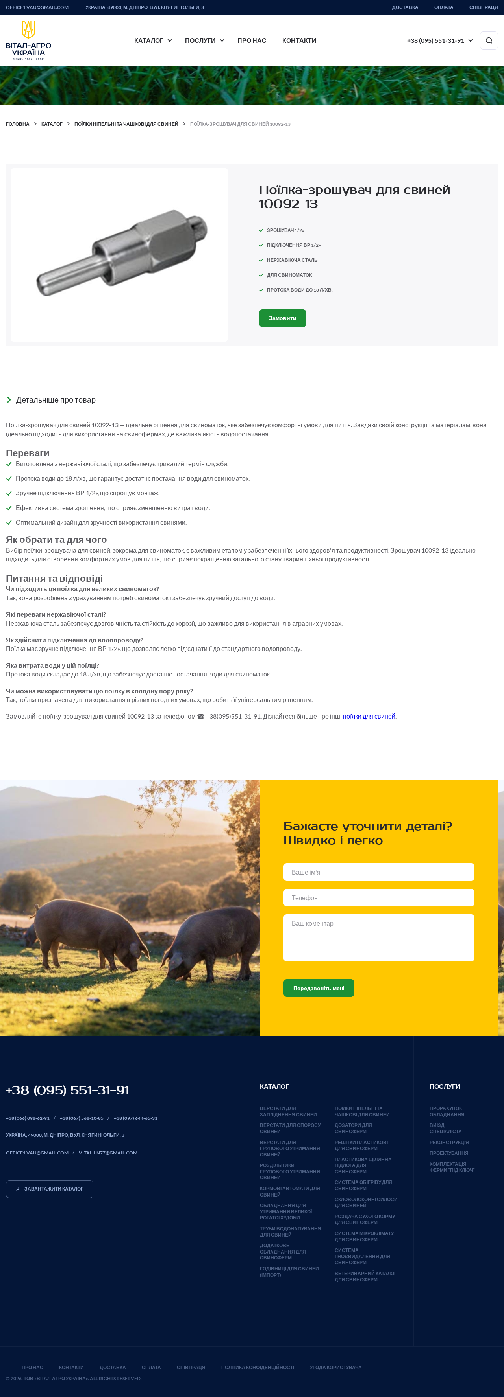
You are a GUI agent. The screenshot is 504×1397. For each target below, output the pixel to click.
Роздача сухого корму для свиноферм (365, 1219)
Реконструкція (449, 1142)
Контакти (299, 40)
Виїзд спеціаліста (446, 1128)
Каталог (148, 40)
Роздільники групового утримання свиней (290, 1171)
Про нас (252, 40)
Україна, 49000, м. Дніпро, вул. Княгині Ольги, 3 (144, 7)
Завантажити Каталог (53, 1189)
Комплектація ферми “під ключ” (452, 1167)
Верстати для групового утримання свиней (290, 1149)
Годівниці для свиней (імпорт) (289, 1272)
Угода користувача (336, 1367)
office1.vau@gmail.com (37, 7)
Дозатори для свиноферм (353, 1128)
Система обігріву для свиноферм (363, 1185)
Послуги (200, 40)
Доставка (405, 7)
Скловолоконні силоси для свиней (366, 1203)
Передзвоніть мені (319, 988)
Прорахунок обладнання (447, 1111)
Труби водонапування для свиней (290, 1232)
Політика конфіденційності (257, 1367)
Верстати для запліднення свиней (288, 1111)
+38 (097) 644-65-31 (136, 1118)
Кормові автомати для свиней (290, 1192)
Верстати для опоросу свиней (290, 1128)
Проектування (449, 1153)
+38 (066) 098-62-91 (28, 1118)
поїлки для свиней (369, 716)
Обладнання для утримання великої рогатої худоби (286, 1211)
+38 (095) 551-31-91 (435, 40)
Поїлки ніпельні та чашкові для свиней (362, 1111)
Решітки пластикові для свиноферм (361, 1146)
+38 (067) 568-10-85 (82, 1118)
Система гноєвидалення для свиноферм (362, 1256)
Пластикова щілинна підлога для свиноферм (363, 1165)
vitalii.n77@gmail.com (108, 1153)
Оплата (444, 7)
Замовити (282, 317)
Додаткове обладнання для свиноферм (283, 1252)
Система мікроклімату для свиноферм (364, 1236)
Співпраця (483, 7)
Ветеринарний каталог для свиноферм (366, 1276)
